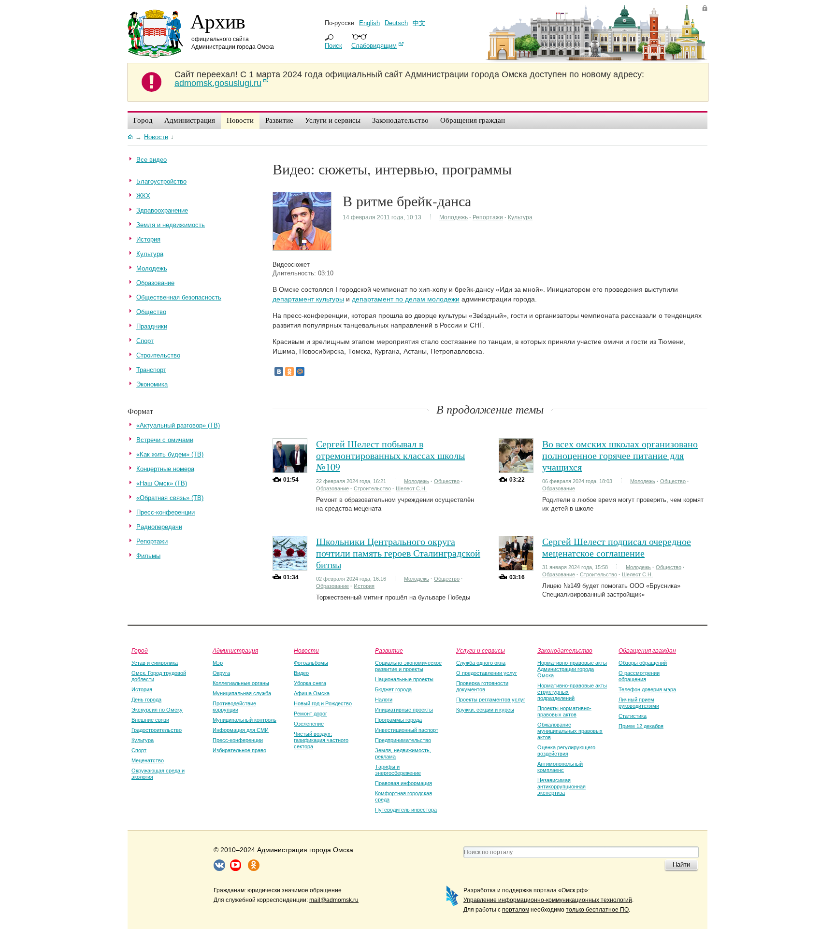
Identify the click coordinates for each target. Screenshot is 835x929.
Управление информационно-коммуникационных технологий (547, 900)
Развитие (389, 650)
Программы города (398, 720)
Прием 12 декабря (641, 726)
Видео (301, 673)
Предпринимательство (403, 740)
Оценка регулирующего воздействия (566, 750)
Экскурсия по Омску (157, 710)
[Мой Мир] (300, 371)
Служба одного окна (480, 663)
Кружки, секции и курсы (485, 710)
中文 (419, 23)
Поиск (333, 45)
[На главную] (130, 136)
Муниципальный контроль (244, 720)
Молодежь (453, 217)
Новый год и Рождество (323, 703)
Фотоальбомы (311, 663)
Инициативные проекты (404, 710)
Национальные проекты (404, 679)
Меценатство (147, 760)
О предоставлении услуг (486, 673)
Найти (681, 864)
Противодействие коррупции (234, 706)
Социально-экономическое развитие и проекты (408, 666)
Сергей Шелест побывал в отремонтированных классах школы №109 (390, 455)
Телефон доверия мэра (647, 689)
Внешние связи (150, 720)
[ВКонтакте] (278, 371)
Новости (306, 650)
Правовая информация (403, 783)
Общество (447, 481)
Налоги (383, 699)
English (369, 23)
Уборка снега (310, 683)
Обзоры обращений (643, 663)
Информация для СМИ (241, 730)
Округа (221, 673)
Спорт (138, 750)
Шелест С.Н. (411, 488)
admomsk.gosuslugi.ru (217, 83)
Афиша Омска (312, 693)
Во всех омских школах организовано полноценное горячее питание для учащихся (620, 455)
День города (146, 699)
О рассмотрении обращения (639, 676)
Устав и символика (154, 663)
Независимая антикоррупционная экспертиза (561, 786)
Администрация (235, 650)
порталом (515, 909)
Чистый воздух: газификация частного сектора (321, 740)
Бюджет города (393, 689)
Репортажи (488, 217)
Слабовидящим (374, 45)
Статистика (633, 716)
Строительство (372, 488)
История (364, 586)
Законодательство (564, 650)
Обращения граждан (647, 650)
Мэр (218, 663)
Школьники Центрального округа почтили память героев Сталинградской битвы (398, 553)
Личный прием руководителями (639, 703)
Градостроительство (156, 730)
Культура (520, 217)
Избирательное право (239, 750)
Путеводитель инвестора (406, 810)
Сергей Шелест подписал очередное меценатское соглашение (616, 547)
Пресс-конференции (238, 740)
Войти (704, 8)
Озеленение (309, 724)
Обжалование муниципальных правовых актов (570, 731)
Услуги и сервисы (480, 650)
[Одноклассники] (289, 371)
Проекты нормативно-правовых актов (564, 711)
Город (139, 650)
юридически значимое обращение (294, 890)
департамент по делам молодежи (406, 299)
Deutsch (396, 23)
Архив (217, 20)
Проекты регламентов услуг (490, 699)
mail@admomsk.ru (334, 900)
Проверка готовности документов (482, 686)
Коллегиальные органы (241, 683)
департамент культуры (308, 299)
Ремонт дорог (310, 713)
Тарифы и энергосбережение (398, 770)
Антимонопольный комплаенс (560, 767)
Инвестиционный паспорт (406, 730)
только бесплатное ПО (597, 909)
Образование (332, 488)
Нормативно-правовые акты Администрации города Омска (572, 669)
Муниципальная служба (242, 693)
